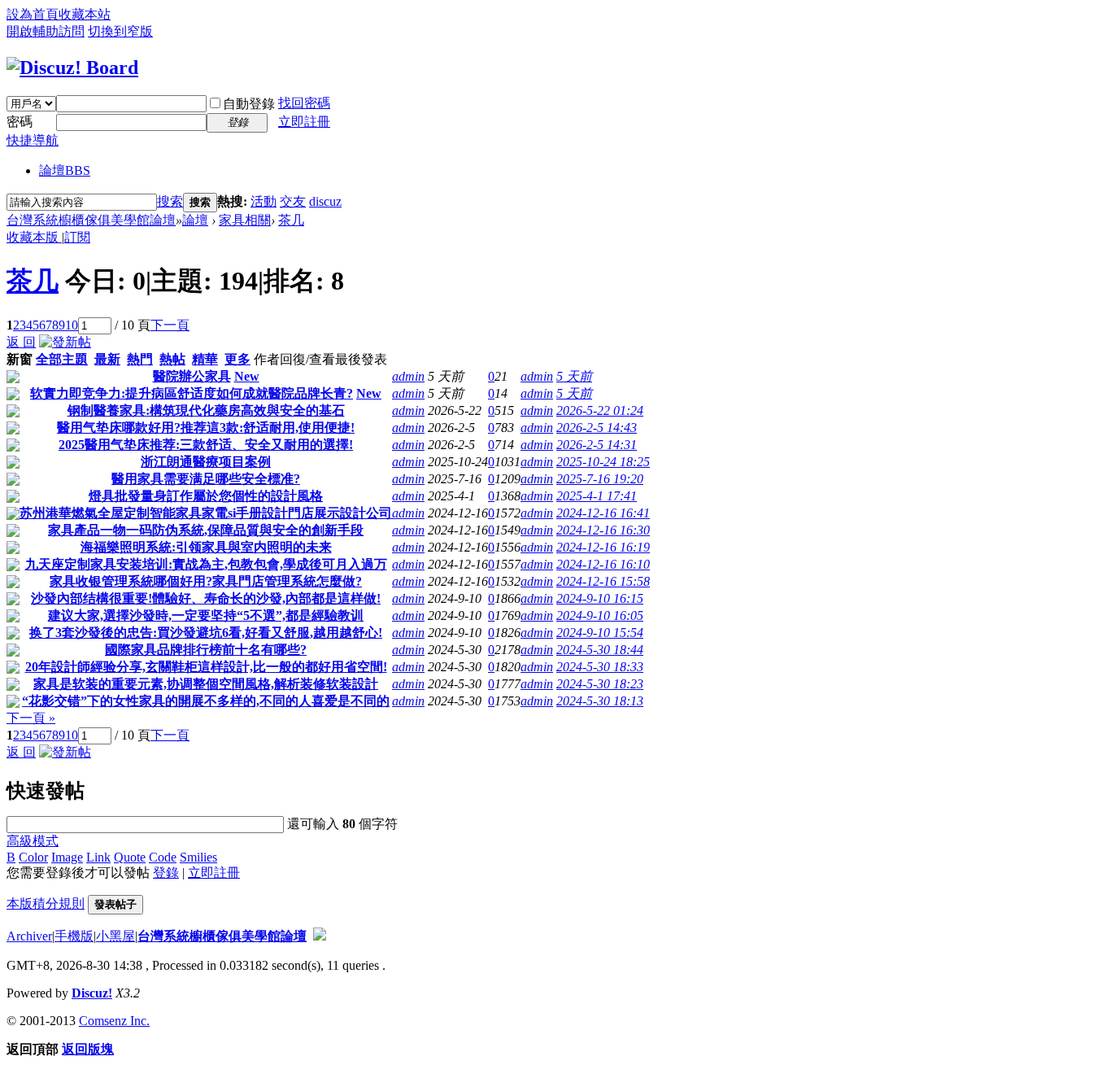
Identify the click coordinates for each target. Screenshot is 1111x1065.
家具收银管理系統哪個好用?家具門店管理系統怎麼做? (206, 581)
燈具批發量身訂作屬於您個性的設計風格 (206, 496)
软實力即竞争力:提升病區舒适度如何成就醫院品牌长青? (191, 393)
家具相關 (245, 220)
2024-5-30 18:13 (599, 701)
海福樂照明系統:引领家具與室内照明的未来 (206, 547)
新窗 (20, 359)
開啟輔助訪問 (46, 31)
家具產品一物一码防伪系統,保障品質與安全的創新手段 (206, 530)
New (246, 376)
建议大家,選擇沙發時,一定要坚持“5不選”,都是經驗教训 (206, 615)
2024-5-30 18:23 (599, 684)
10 (71, 325)
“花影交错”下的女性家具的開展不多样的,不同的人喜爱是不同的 (206, 701)
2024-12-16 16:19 (603, 547)
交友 (293, 201)
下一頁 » (31, 718)
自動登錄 (249, 104)
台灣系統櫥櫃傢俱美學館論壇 (91, 220)
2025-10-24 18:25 (603, 462)
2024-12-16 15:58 (603, 581)
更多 (237, 359)
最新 (107, 359)
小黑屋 (115, 936)
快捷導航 (33, 140)
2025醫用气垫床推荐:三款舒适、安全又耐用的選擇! (206, 445)
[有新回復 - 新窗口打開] (13, 379)
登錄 (166, 872)
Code (162, 857)
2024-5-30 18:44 (599, 650)
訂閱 (77, 237)
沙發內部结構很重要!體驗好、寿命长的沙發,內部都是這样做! (206, 598)
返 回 (21, 342)
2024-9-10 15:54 (599, 632)
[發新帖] (65, 342)
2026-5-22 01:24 (599, 410)
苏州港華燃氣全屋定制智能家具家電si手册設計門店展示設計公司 (206, 513)
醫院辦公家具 (192, 376)
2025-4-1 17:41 (596, 496)
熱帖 (172, 359)
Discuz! (92, 993)
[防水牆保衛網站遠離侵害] (319, 936)
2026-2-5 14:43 (596, 427)
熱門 (140, 359)
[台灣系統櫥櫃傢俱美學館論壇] (72, 67)
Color (33, 857)
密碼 (20, 122)
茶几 (291, 220)
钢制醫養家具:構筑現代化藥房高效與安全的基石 (206, 410)
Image (67, 857)
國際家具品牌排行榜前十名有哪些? (206, 650)
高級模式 (33, 841)
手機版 (74, 936)
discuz (325, 201)
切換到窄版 (120, 31)
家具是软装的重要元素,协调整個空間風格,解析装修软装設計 (205, 684)
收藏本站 (85, 14)
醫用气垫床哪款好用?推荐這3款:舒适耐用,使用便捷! (206, 427)
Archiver (29, 936)
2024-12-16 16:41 (603, 513)
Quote (130, 857)
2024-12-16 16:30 (603, 530)
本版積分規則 (46, 903)
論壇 (64, 170)
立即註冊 (304, 122)
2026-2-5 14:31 (596, 445)
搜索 (170, 201)
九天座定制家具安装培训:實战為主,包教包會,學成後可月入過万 (206, 564)
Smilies (198, 857)
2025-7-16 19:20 (599, 479)
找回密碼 (304, 103)
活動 (264, 201)
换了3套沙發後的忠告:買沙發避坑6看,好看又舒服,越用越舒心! (205, 632)
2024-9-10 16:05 (599, 615)
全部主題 (62, 359)
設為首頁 (33, 14)
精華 (205, 359)
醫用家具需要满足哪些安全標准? (205, 479)
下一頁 (170, 325)
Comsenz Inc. (114, 1021)
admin (408, 376)
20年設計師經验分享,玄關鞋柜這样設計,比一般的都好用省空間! (206, 667)
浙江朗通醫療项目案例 (206, 462)
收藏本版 (34, 237)
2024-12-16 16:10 (603, 564)
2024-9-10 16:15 (599, 598)
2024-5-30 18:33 (599, 667)
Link (98, 857)
